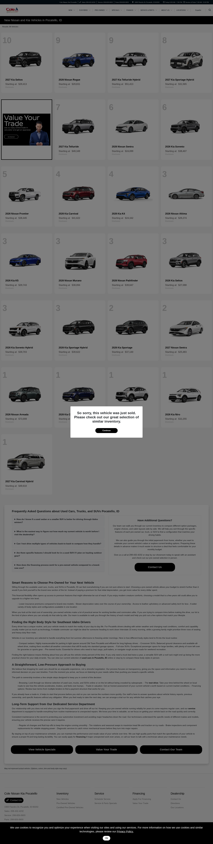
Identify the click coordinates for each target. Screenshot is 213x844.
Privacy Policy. (125, 831)
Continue (106, 430)
